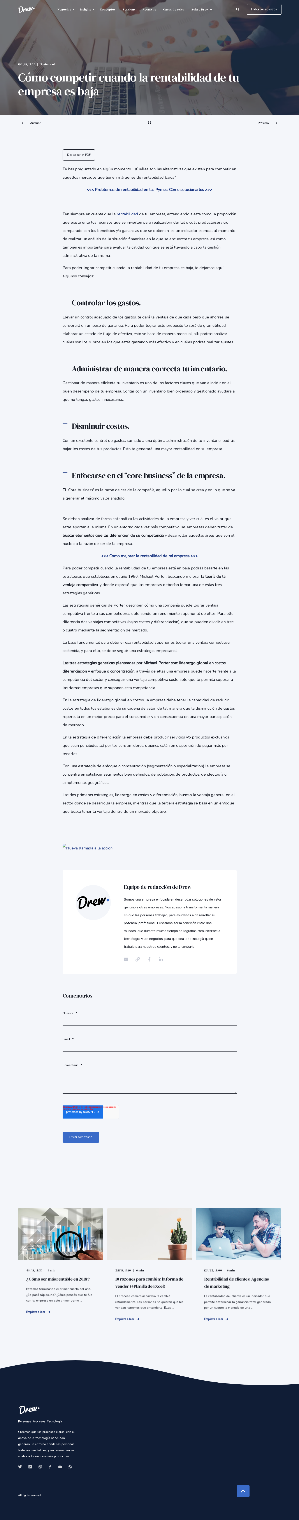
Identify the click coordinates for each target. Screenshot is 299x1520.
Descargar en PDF (79, 155)
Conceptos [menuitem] (108, 9)
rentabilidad (127, 214)
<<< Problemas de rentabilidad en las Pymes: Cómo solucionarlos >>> (149, 189)
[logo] (29, 1409)
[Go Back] (149, 125)
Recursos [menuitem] (149, 9)
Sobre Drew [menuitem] (200, 9)
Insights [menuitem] (85, 9)
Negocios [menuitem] (64, 9)
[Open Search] (238, 9)
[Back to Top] (243, 1491)
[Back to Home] (26, 9)
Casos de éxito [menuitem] (173, 9)
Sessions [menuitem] (129, 9)
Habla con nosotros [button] (264, 9)
